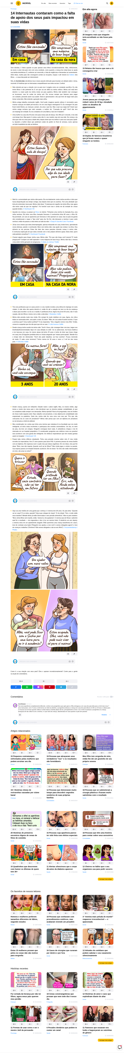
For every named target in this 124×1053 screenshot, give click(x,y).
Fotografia (50, 1002)
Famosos (85, 144)
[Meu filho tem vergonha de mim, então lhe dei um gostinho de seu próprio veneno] (98, 742)
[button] (21, 681)
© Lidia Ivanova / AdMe (55, 324)
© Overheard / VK (29, 209)
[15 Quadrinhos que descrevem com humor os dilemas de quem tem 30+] (26, 853)
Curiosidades (50, 800)
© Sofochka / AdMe (22, 341)
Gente (84, 42)
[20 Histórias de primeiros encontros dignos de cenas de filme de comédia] (26, 819)
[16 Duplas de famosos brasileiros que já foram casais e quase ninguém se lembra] (98, 122)
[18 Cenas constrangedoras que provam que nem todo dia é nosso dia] (62, 980)
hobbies (71, 75)
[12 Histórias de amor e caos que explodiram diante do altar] (98, 980)
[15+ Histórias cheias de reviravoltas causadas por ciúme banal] (26, 776)
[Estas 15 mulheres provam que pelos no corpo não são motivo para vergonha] (26, 936)
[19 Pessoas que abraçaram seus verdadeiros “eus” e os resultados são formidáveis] (62, 742)
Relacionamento (87, 958)
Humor (13, 764)
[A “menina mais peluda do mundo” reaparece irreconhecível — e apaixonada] (98, 903)
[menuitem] (43, 3)
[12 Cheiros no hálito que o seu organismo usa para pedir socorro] (98, 853)
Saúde (48, 872)
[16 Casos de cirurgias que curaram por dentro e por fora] (62, 936)
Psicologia (14, 9)
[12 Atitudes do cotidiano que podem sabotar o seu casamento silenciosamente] (98, 936)
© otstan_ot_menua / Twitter (49, 242)
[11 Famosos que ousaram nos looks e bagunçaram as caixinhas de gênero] (98, 1014)
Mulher (13, 924)
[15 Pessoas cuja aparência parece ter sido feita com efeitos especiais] (62, 819)
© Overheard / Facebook (37, 234)
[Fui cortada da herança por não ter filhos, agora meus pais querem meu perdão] (26, 980)
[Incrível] (23, 3)
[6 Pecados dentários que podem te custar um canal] (62, 1014)
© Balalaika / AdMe (54, 314)
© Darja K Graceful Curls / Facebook (61, 221)
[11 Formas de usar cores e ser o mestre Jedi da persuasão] (26, 1014)
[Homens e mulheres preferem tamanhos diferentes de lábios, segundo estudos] (26, 903)
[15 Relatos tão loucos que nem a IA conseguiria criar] (98, 55)
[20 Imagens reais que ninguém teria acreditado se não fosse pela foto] (98, 21)
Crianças (85, 764)
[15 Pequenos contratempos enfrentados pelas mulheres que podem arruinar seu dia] (26, 742)
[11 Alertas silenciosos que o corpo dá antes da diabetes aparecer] (62, 853)
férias (37, 212)
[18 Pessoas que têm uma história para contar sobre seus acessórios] (98, 819)
